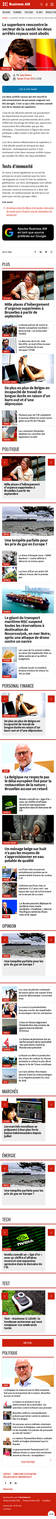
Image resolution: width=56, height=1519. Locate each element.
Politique (29, 12)
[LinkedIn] (15, 1482)
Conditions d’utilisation (24, 1474)
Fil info (39, 12)
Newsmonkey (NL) (11, 1500)
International (9, 1049)
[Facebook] (5, 1482)
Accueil (4, 17)
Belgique (6, 12)
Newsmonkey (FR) (31, 1500)
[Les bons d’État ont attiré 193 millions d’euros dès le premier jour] (9, 568)
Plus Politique (36, 1461)
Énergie (6, 534)
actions (6, 1121)
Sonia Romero (25, 75)
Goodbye (46, 1500)
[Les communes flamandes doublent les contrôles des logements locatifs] (9, 428)
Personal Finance (10, 382)
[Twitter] (10, 1482)
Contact (7, 1474)
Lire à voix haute (28, 89)
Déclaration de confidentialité (17, 1477)
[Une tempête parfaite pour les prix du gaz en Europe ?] (28, 508)
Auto (5, 1082)
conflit (6, 351)
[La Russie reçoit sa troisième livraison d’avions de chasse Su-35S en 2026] (9, 665)
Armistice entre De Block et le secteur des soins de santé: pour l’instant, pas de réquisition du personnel (30, 211)
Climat (6, 771)
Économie (17, 12)
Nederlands (8, 1489)
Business (7, 580)
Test (5, 1313)
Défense (6, 335)
